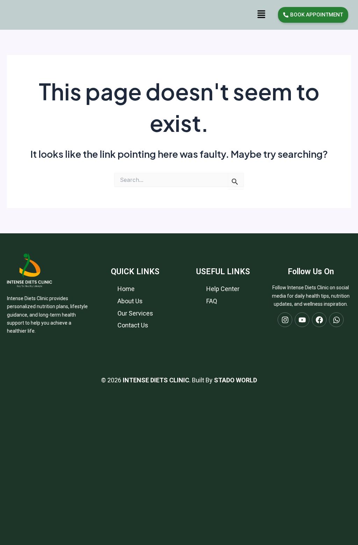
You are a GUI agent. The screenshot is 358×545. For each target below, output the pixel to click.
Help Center (222, 288)
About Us (130, 301)
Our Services (135, 313)
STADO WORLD (235, 380)
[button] (261, 14)
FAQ (211, 301)
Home (126, 288)
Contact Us (132, 325)
